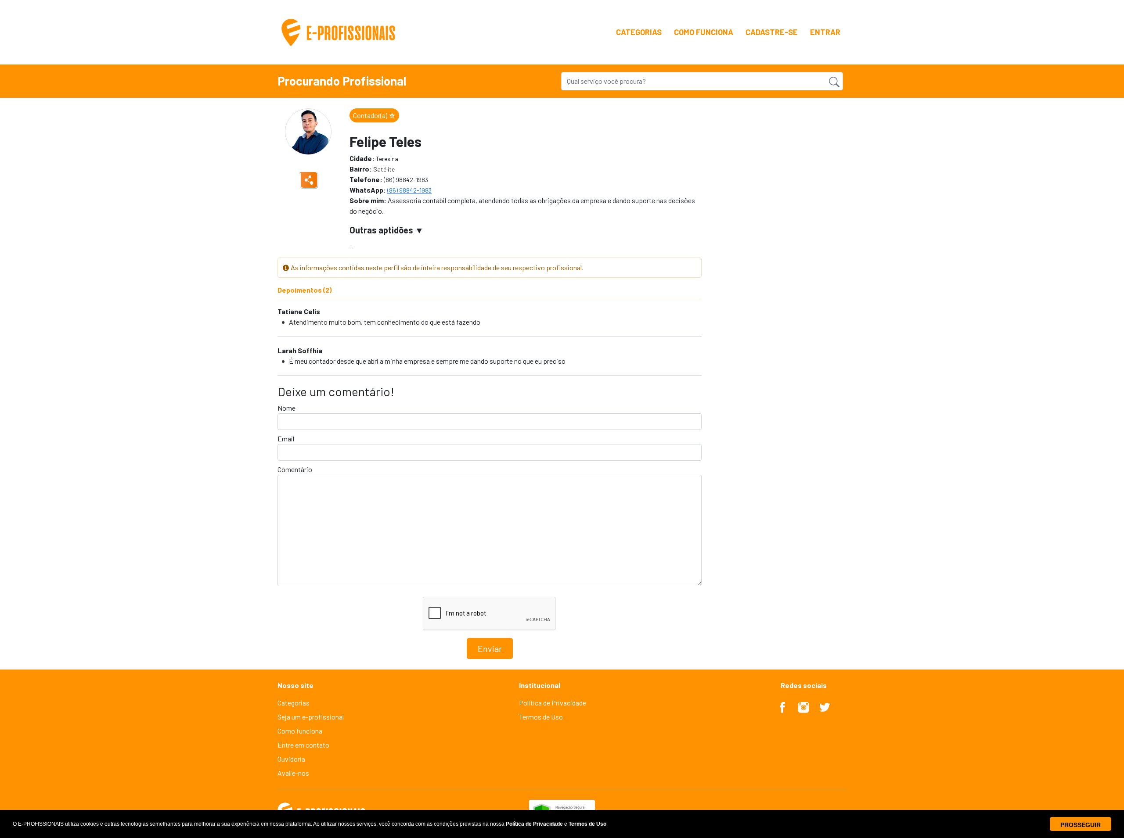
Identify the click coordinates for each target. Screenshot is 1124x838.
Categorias (639, 32)
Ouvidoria (291, 759)
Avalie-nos (293, 773)
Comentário (294, 469)
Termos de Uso (541, 717)
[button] (556, 824)
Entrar (825, 32)
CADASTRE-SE (772, 32)
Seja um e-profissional (310, 717)
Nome (286, 408)
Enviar (490, 648)
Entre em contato (303, 745)
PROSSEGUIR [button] (1080, 824)
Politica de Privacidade (552, 702)
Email (285, 438)
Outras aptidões (381, 230)
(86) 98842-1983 (409, 190)
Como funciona (703, 32)
